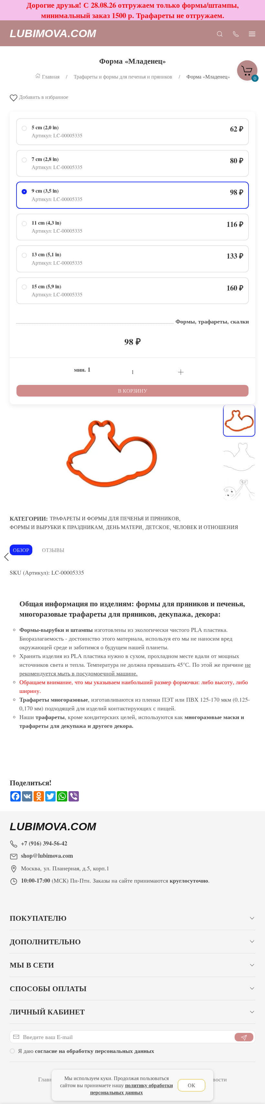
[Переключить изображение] (239, 420)
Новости (216, 1079)
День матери (124, 527)
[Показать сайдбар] (252, 33)
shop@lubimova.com (47, 855)
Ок (191, 1085)
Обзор (21, 550)
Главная (48, 1079)
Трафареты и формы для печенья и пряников (114, 518)
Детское (157, 527)
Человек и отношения (205, 527)
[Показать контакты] (236, 33)
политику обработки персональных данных (131, 1088)
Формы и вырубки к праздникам (56, 527)
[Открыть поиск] (220, 33)
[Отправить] (244, 1037)
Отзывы (53, 550)
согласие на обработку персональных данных (94, 1050)
